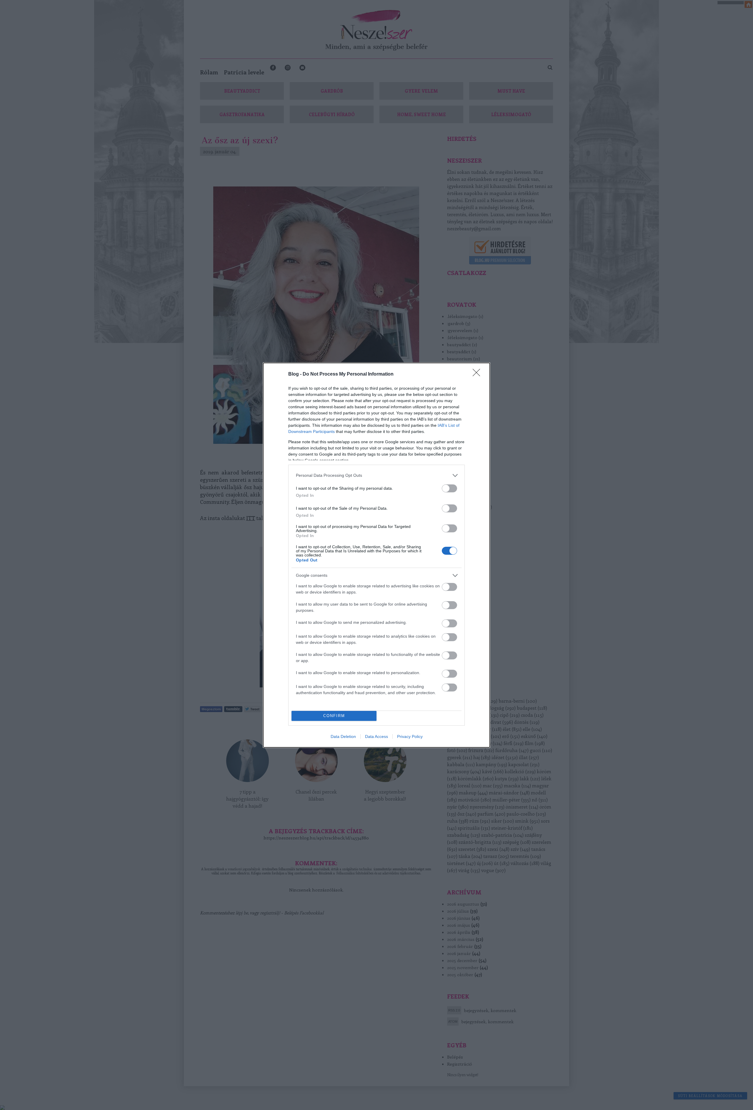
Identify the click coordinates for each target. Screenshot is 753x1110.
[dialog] (376, 555)
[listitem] (376, 475)
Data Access (376, 736)
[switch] (449, 488)
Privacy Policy (410, 736)
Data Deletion (343, 736)
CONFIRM (334, 716)
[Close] (478, 374)
